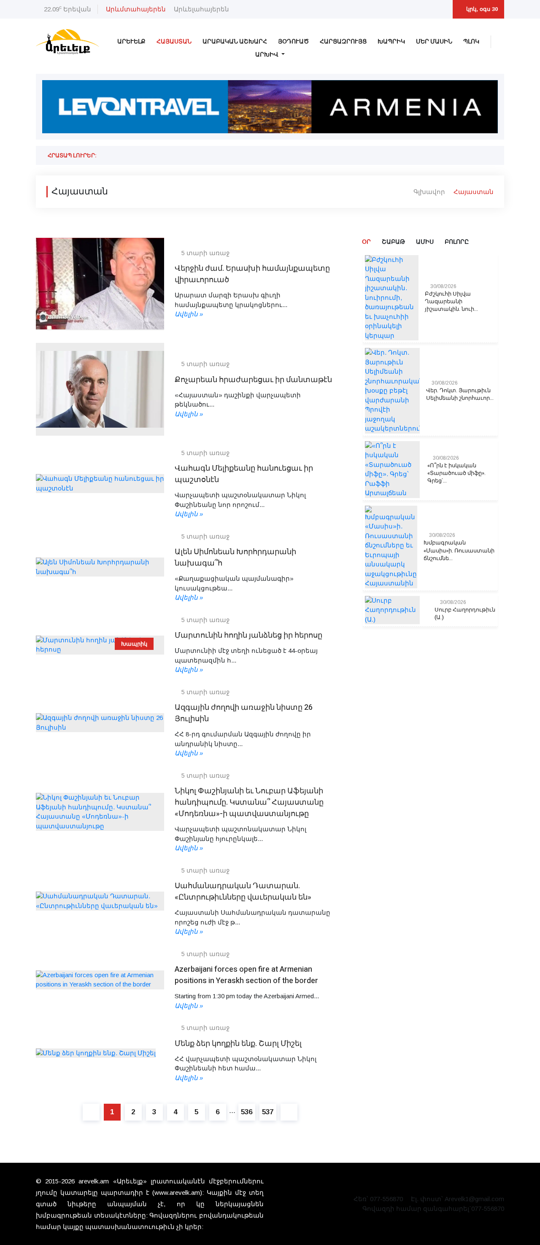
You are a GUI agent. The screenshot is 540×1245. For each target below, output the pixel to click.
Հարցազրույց (343, 41)
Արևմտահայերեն (136, 9)
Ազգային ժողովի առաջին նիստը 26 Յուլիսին (244, 713)
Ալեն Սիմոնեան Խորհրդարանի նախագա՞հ (235, 557)
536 (246, 1112)
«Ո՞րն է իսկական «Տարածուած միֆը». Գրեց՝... (456, 473)
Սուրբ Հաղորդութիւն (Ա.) (465, 613)
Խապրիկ (391, 41)
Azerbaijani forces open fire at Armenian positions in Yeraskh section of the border (246, 975)
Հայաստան (174, 41)
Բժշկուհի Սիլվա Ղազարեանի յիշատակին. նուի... (451, 301)
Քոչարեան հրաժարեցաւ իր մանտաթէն (253, 379)
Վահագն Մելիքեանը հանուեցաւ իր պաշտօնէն (244, 474)
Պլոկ (471, 41)
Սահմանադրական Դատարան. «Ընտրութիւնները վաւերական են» (243, 891)
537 (267, 1112)
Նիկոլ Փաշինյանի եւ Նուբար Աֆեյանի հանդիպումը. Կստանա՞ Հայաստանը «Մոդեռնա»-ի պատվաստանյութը (249, 802)
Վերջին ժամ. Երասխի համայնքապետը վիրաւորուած (252, 274)
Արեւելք (131, 41)
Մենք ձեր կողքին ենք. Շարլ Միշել (238, 1043)
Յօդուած (293, 41)
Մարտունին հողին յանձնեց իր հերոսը (248, 635)
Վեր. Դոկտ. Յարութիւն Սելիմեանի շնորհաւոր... (460, 394)
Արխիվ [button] (267, 54)
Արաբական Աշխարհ (234, 41)
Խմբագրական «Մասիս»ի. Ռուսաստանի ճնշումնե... (459, 550)
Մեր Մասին (434, 41)
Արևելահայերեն (201, 9)
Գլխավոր (429, 191)
